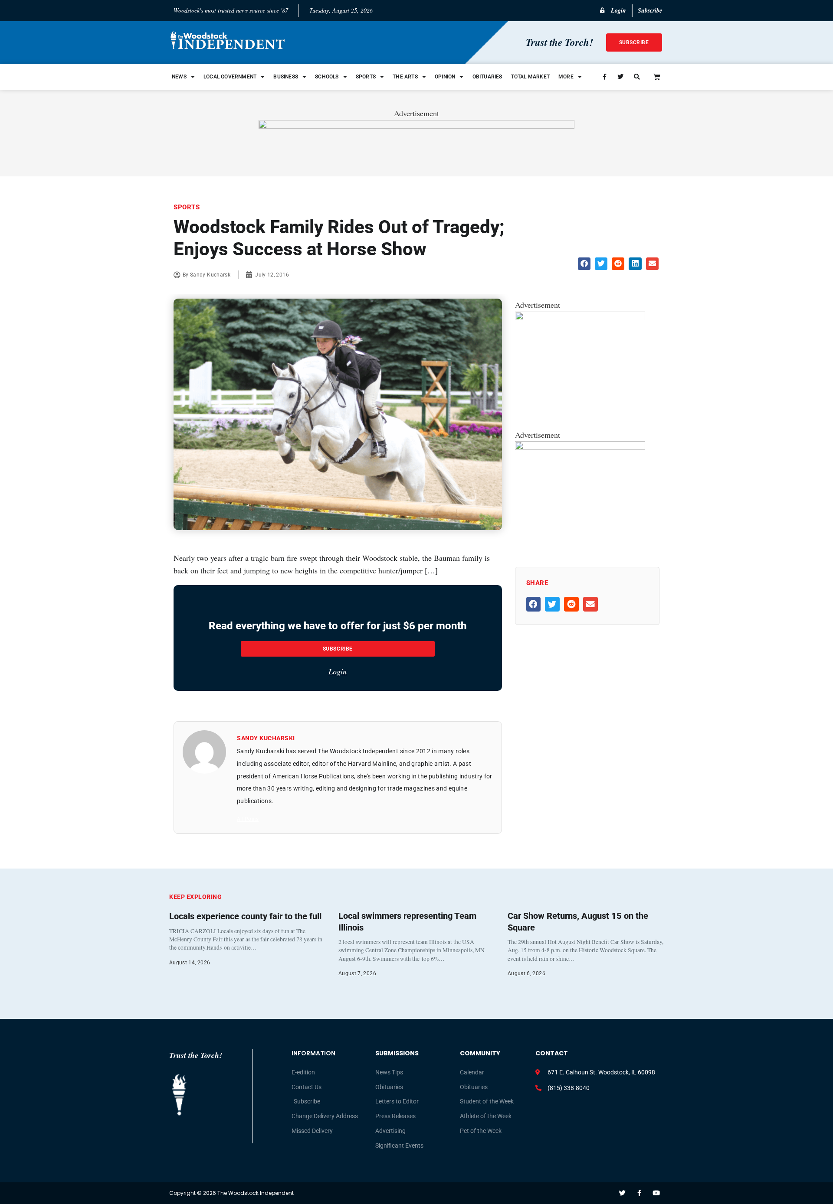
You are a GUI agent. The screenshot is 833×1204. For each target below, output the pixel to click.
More (566, 77)
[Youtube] (656, 1193)
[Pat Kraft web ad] (580, 317)
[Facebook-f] (639, 1193)
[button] (584, 263)
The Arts (405, 77)
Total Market (530, 77)
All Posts (248, 819)
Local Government (229, 77)
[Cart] (657, 76)
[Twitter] (622, 1193)
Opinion (445, 77)
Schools (326, 77)
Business (285, 77)
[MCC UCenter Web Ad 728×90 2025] (416, 125)
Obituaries (487, 77)
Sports (366, 77)
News (179, 77)
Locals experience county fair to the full (245, 916)
